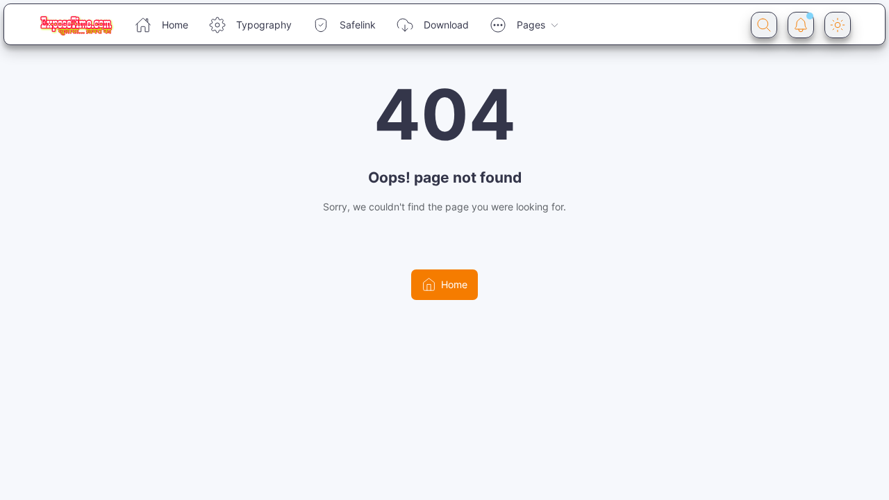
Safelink (358, 25)
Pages (531, 25)
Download (446, 25)
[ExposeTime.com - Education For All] (76, 25)
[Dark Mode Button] (837, 25)
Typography (264, 25)
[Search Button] (764, 25)
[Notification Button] (801, 25)
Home (175, 25)
